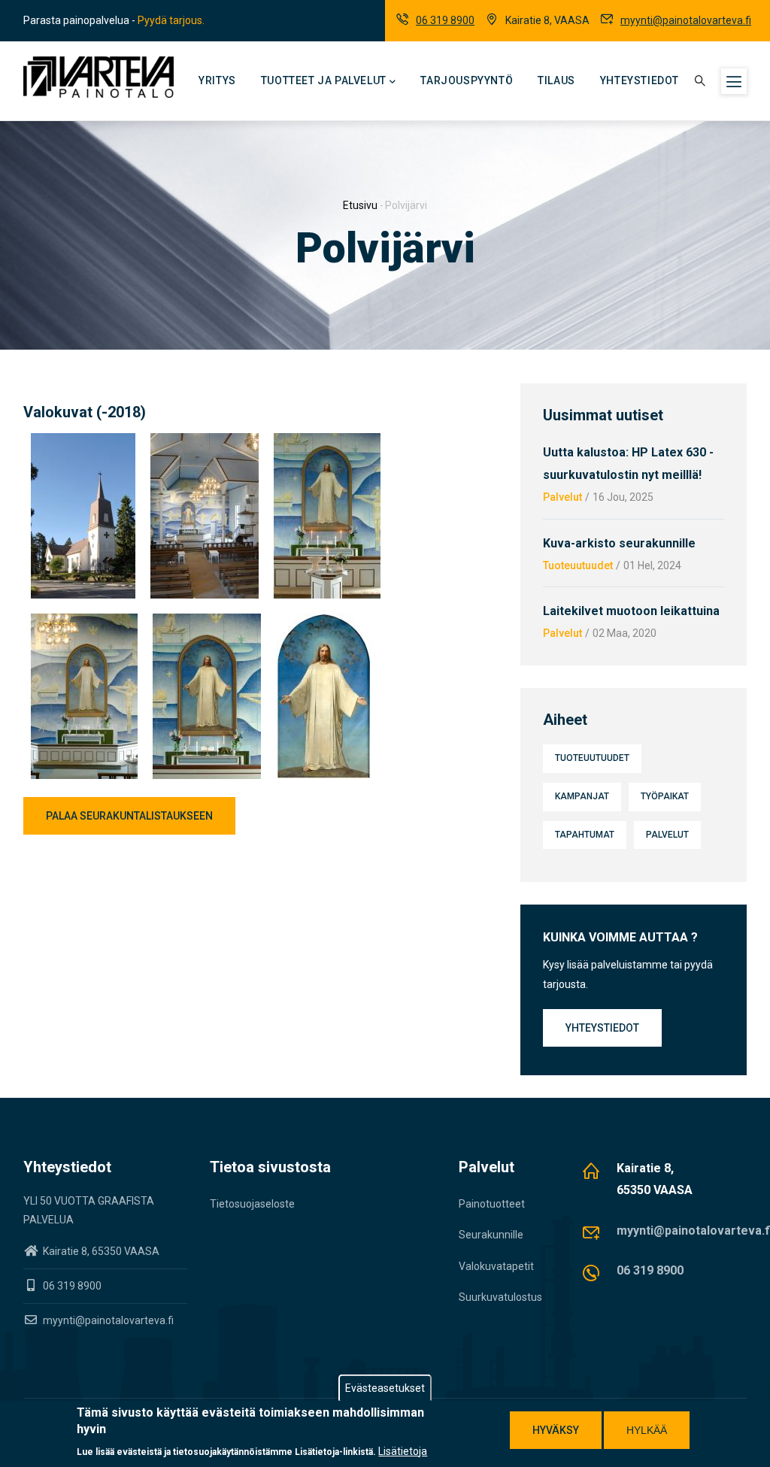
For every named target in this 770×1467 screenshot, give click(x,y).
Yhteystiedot (639, 80)
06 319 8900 (445, 20)
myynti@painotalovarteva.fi (685, 20)
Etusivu (360, 205)
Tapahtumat (584, 834)
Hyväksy (555, 1430)
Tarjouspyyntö (466, 80)
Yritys (217, 80)
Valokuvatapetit (496, 1266)
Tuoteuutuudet (578, 565)
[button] (83, 442)
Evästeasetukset (385, 1388)
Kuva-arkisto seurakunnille (619, 543)
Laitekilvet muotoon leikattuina (631, 611)
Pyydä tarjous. (171, 20)
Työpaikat (665, 796)
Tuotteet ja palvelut (324, 80)
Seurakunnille (491, 1235)
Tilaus (556, 80)
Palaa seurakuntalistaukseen (129, 816)
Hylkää (646, 1430)
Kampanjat (582, 796)
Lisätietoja (402, 1451)
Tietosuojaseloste (252, 1204)
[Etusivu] (98, 77)
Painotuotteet (492, 1204)
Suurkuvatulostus (500, 1297)
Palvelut (562, 497)
